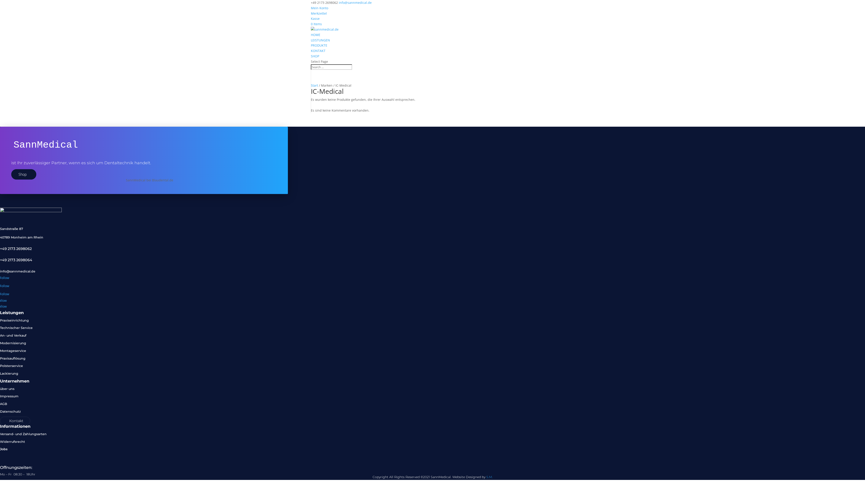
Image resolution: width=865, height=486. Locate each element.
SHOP (315, 56)
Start (314, 85)
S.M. (489, 477)
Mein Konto (319, 8)
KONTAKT (318, 51)
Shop (22, 174)
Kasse (315, 18)
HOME (315, 35)
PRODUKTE (319, 45)
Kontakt (16, 421)
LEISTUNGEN (320, 40)
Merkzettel (319, 13)
